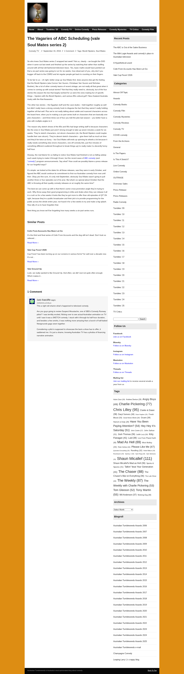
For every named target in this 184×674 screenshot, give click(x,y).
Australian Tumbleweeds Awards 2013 (130, 568)
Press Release (119, 190)
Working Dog (144, 495)
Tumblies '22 (118, 287)
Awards (116, 98)
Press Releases (99, 29)
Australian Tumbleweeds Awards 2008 (130, 537)
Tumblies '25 (118, 305)
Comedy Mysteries (118, 29)
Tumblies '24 (118, 299)
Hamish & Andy (121, 422)
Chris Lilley (126, 410)
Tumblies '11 (118, 220)
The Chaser (131, 472)
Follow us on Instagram (123, 354)
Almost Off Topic (120, 92)
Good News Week (131, 418)
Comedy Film (148, 29)
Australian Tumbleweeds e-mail (127, 647)
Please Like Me (143, 446)
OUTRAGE (118, 177)
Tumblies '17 (118, 257)
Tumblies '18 (118, 263)
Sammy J (129, 454)
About (40, 29)
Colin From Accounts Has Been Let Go (130, 69)
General (116, 147)
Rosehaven (118, 454)
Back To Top (152, 670)
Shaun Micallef (134, 458)
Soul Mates (100, 51)
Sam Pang (140, 454)
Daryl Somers (126, 414)
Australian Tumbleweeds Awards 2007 (130, 531)
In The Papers (119, 153)
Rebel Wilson (149, 450)
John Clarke (137, 430)
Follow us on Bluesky (122, 346)
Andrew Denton (133, 399)
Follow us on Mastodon (123, 363)
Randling (136, 450)
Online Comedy (82, 29)
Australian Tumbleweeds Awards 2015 (130, 580)
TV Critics (134, 29)
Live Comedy (119, 165)
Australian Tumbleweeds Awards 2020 (130, 611)
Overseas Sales (120, 184)
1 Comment (69, 51)
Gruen (145, 418)
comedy (31, 161)
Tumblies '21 (118, 281)
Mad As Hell (129, 442)
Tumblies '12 (118, 226)
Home (31, 29)
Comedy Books (120, 104)
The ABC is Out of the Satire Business (130, 47)
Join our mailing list (121, 381)
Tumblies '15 (118, 245)
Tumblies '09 (118, 208)
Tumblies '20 (118, 275)
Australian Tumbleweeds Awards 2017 (130, 592)
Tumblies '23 (118, 293)
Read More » (33, 243)
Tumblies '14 (118, 238)
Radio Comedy (119, 202)
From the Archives (121, 141)
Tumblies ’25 (52, 29)
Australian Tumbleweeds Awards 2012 (130, 562)
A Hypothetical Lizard (122, 63)
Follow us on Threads (122, 372)
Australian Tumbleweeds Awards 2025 (130, 641)
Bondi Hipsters (88, 51)
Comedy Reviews (121, 123)
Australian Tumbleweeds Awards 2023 (130, 629)
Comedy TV (66, 29)
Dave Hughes (142, 414)
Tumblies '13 (118, 232)
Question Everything (121, 450)
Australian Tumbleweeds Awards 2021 (130, 617)
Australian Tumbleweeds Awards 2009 (130, 544)
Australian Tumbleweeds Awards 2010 (130, 550)
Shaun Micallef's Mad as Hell (129, 463)
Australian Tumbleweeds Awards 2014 (130, 574)
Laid (132, 438)
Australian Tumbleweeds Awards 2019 (130, 605)
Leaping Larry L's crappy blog (126, 659)
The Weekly (130, 480)
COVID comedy (120, 135)
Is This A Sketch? (121, 159)
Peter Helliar (124, 447)
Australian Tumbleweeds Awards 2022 (130, 623)
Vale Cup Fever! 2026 (122, 75)
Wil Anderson (128, 495)
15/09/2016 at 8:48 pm (44, 303)
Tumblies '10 (118, 214)
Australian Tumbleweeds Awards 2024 (130, 635)
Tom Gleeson (124, 489)
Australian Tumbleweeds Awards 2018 (130, 598)
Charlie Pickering (135, 404)
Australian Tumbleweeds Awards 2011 (130, 556)
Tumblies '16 (118, 251)
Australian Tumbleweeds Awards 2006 (130, 525)
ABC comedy (89, 158)
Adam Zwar (119, 399)
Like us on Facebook (122, 337)
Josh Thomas (126, 434)
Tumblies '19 (118, 269)
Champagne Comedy (122, 653)
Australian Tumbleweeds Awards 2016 (130, 586)
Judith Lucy (142, 434)
